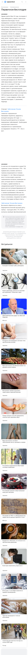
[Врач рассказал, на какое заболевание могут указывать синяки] (14, 435)
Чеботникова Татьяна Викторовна (11, 203)
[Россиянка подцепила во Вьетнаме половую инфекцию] (14, 460)
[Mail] (5, 2)
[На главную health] (10, 2)
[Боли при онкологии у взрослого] (14, 560)
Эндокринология (14, 7)
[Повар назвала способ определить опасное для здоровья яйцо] (14, 410)
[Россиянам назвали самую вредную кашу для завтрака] (14, 485)
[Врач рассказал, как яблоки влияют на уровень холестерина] (14, 360)
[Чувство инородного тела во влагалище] (14, 610)
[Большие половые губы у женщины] (14, 260)
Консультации (4, 7)
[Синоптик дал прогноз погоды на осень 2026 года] (14, 635)
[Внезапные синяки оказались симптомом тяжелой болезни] (14, 385)
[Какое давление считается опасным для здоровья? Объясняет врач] (14, 285)
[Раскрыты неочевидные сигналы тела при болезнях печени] (14, 335)
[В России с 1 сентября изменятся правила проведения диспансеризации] (14, 585)
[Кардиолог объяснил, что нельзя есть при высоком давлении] (14, 535)
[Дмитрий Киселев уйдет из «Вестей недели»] (14, 310)
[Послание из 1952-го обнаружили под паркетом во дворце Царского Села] (14, 510)
